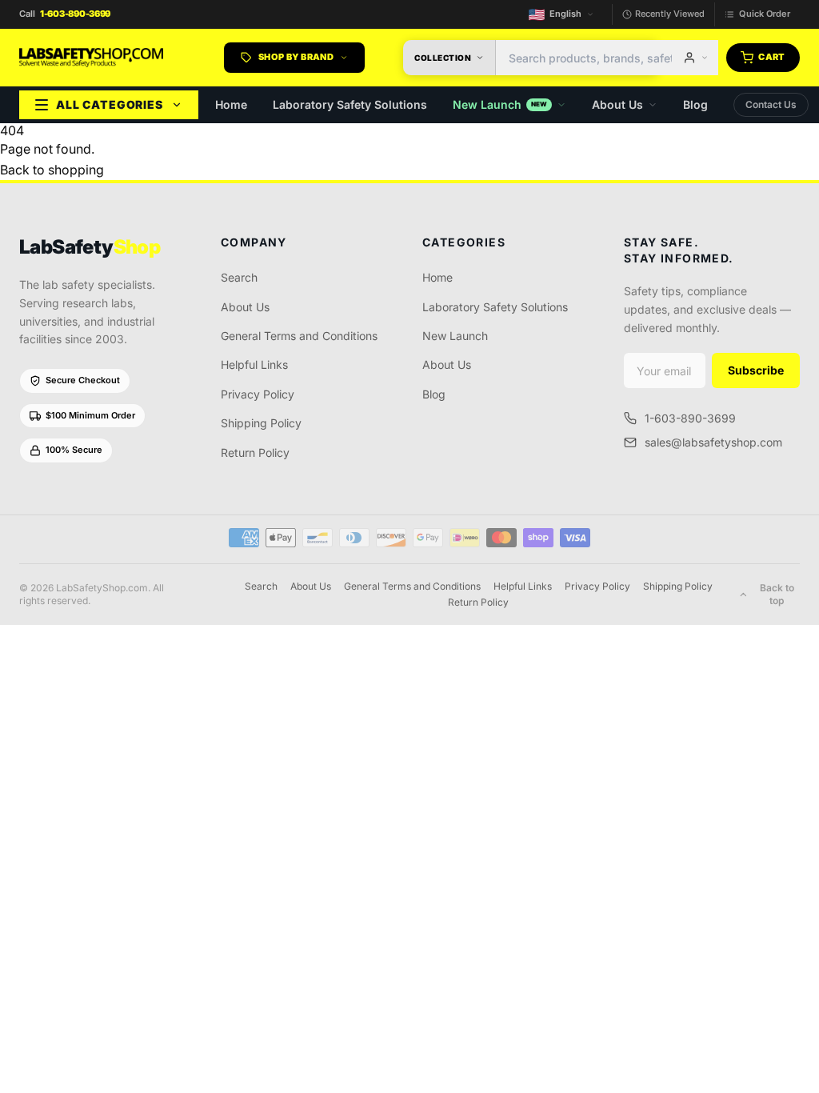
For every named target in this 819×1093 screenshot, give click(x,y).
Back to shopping (52, 170)
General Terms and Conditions (299, 335)
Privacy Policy (257, 394)
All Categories (109, 104)
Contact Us (771, 104)
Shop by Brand (296, 56)
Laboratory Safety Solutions (350, 104)
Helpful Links (254, 364)
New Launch (500, 104)
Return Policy (255, 452)
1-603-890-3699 (690, 418)
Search (239, 277)
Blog (695, 104)
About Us (617, 104)
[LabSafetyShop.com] (91, 57)
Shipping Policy (261, 423)
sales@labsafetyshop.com (713, 442)
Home (231, 104)
